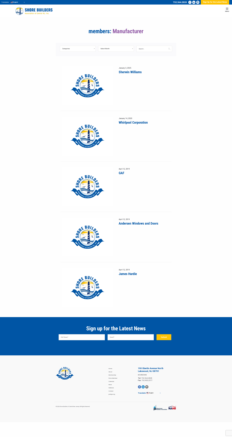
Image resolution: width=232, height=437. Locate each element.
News (110, 384)
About (110, 372)
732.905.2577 (147, 380)
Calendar (111, 381)
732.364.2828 (180, 2)
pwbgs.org (112, 394)
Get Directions (142, 374)
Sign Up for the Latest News (215, 2)
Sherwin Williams (130, 72)
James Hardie (128, 274)
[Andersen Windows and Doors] (87, 237)
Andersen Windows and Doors (138, 223)
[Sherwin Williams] (87, 85)
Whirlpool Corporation (133, 122)
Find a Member (113, 378)
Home (110, 368)
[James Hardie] (87, 287)
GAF (121, 173)
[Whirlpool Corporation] (87, 136)
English (15, 2)
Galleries (111, 388)
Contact (111, 391)
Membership (112, 375)
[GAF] (87, 186)
